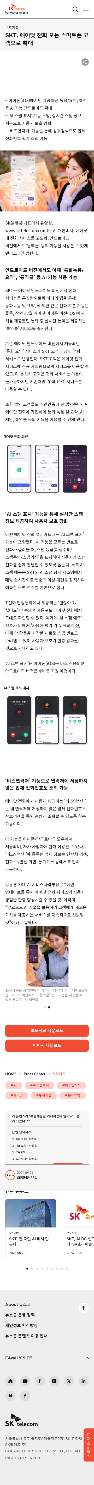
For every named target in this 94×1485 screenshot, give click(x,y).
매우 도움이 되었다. (26, 1139)
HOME (10, 1074)
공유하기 (85, 62)
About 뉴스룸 (18, 1305)
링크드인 (83, 1381)
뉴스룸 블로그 (10, 1396)
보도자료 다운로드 (47, 1030)
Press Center (34, 1074)
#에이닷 (17, 1095)
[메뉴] (86, 9)
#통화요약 (72, 1095)
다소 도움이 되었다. (26, 1145)
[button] (45, 1006)
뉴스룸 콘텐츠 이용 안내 (26, 1336)
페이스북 (39, 1381)
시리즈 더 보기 (89, 1445)
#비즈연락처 (71, 1085)
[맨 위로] (83, 1308)
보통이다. (21, 1152)
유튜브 (25, 1381)
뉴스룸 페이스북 (25, 1396)
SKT (18, 9)
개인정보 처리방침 (21, 1326)
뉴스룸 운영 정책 (20, 1315)
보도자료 (12, 28)
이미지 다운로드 (47, 1045)
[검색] (75, 9)
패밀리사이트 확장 (47, 1358)
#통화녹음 (43, 1095)
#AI (14, 1085)
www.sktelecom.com (26, 230)
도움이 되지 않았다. (26, 1158)
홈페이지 (10, 1381)
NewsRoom (17, 12)
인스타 (54, 1381)
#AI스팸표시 (39, 1085)
